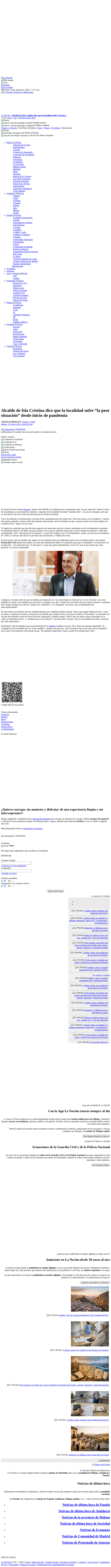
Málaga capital (19, 167)
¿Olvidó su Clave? (9, 873)
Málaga (9, 142)
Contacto (82, 1562)
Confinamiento (7, 729)
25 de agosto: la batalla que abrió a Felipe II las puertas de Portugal (91, 961)
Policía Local (18, 288)
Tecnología (17, 341)
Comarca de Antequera (23, 152)
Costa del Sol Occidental (23, 154)
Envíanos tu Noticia (68, 1562)
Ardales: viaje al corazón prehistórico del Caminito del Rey (93, 968)
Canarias (16, 227)
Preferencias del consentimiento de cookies (55, 1564)
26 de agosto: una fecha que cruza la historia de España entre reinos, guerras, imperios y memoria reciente (91, 945)
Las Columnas (19, 353)
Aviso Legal (92, 1562)
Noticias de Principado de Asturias (86, 1542)
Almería (16, 196)
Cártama (16, 150)
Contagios (5, 724)
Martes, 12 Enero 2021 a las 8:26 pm (17, 424)
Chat (4, 118)
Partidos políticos (20, 322)
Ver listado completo (101, 975)
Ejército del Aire (20, 298)
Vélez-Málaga (19, 191)
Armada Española (20, 295)
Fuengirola (17, 159)
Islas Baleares (19, 225)
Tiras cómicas (19, 356)
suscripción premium (41, 819)
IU (14, 312)
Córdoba (16, 201)
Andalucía (11, 193)
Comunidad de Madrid (22, 247)
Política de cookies (28, 1564)
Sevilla (16, 213)
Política (9, 302)
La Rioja (16, 256)
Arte (15, 276)
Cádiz (15, 198)
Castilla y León (19, 232)
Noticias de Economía (95, 1530)
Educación (17, 332)
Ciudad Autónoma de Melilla (25, 261)
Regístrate (5, 85)
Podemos (17, 307)
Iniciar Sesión (7, 87)
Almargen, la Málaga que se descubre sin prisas (96, 929)
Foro (10, 118)
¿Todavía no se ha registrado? (13, 866)
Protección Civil (20, 283)
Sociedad (10, 324)
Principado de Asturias (22, 222)
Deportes (10, 271)
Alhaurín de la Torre (21, 145)
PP (14, 317)
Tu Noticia (55, 128)
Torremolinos (18, 186)
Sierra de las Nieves (21, 184)
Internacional (17, 266)
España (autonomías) (22, 264)
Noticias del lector (20, 351)
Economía (10, 268)
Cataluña (17, 237)
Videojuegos (18, 339)
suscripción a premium (33, 828)
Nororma (17, 174)
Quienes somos (51, 1562)
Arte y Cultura (12, 273)
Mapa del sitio (38, 1562)
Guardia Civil (19, 293)
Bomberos (17, 285)
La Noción (5, 115)
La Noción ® (6, 1562)
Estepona (17, 157)
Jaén (15, 208)
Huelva (16, 205)
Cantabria (17, 230)
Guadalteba (18, 162)
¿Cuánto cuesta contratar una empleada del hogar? (95, 912)
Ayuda (27, 1562)
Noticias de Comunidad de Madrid (86, 1536)
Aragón (16, 220)
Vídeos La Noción (9, 128)
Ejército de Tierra (20, 300)
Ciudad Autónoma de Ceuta (25, 259)
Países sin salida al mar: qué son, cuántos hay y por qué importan (92, 936)
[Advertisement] (55, 20)
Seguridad (11, 281)
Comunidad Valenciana (23, 239)
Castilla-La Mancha (21, 235)
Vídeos (47, 128)
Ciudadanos (18, 305)
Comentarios (19, 429)
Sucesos (16, 327)
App (15, 118)
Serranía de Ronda (21, 181)
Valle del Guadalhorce (22, 188)
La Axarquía (18, 164)
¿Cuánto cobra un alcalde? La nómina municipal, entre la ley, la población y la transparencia (88, 920)
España (9, 215)
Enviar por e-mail (8, 454)
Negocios (5, 714)
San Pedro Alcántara (27, 128)
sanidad (52, 626)
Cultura (16, 278)
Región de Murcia (20, 249)
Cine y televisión (20, 344)
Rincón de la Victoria (22, 176)
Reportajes (17, 349)
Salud (15, 329)
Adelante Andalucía (21, 315)
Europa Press (6, 726)
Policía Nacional (20, 290)
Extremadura (18, 242)
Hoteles (4, 717)
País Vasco (17, 254)
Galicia (16, 244)
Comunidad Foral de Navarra (25, 251)
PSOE (15, 319)
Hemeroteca (67, 128)
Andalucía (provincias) (22, 218)
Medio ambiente (20, 336)
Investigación (18, 334)
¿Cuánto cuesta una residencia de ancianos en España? (95, 953)
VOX (15, 310)
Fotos (39, 128)
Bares (3, 719)
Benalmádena (19, 147)
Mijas (15, 171)
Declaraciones (7, 722)
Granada (16, 203)
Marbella (17, 169)
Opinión (10, 346)
